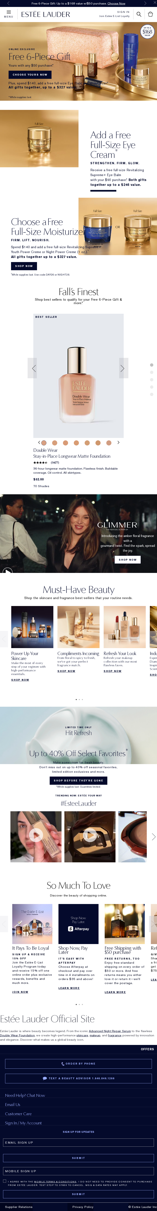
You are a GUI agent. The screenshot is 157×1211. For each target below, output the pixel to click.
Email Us (12, 1104)
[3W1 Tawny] (76, 442)
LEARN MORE (69, 988)
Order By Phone (80, 1063)
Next (145, 3)
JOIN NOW (20, 992)
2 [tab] (78, 700)
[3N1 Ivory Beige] (44, 442)
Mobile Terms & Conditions (55, 1181)
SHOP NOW (24, 266)
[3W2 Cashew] (98, 442)
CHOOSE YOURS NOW (30, 74)
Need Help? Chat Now (25, 1095)
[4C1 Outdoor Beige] (109, 442)
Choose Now (116, 3)
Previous (8, 3)
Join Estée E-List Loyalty (114, 16)
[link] (78, 376)
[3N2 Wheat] (54, 442)
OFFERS (147, 1049)
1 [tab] (75, 700)
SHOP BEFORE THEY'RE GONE (78, 780)
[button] (32, 368)
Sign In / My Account (23, 1122)
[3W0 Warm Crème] (65, 442)
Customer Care (18, 1113)
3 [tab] (81, 700)
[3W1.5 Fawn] (87, 442)
